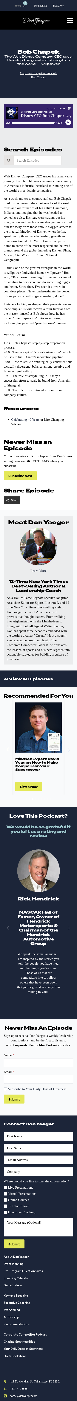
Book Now (58, 5)
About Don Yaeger (16, 1256)
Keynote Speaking (16, 1295)
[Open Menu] (70, 20)
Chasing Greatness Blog (19, 1341)
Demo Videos (13, 1285)
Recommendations (17, 1324)
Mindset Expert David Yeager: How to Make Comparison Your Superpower (37, 764)
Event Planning (14, 1264)
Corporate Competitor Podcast (25, 1334)
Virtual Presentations (22, 1194)
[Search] (9, 160)
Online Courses (18, 1200)
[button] (8, 749)
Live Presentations (20, 1187)
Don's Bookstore (15, 1356)
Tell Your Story (18, 1206)
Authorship (11, 1317)
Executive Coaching (21, 1212)
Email (9, 1071)
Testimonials (40, 5)
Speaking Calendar (16, 1278)
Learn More (38, 571)
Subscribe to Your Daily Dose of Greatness (37, 1089)
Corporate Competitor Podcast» (38, 73)
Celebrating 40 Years (25, 419)
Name (9, 1055)
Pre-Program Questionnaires (23, 1271)
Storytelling (12, 1310)
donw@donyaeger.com (23, 1395)
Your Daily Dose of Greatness (23, 1348)
